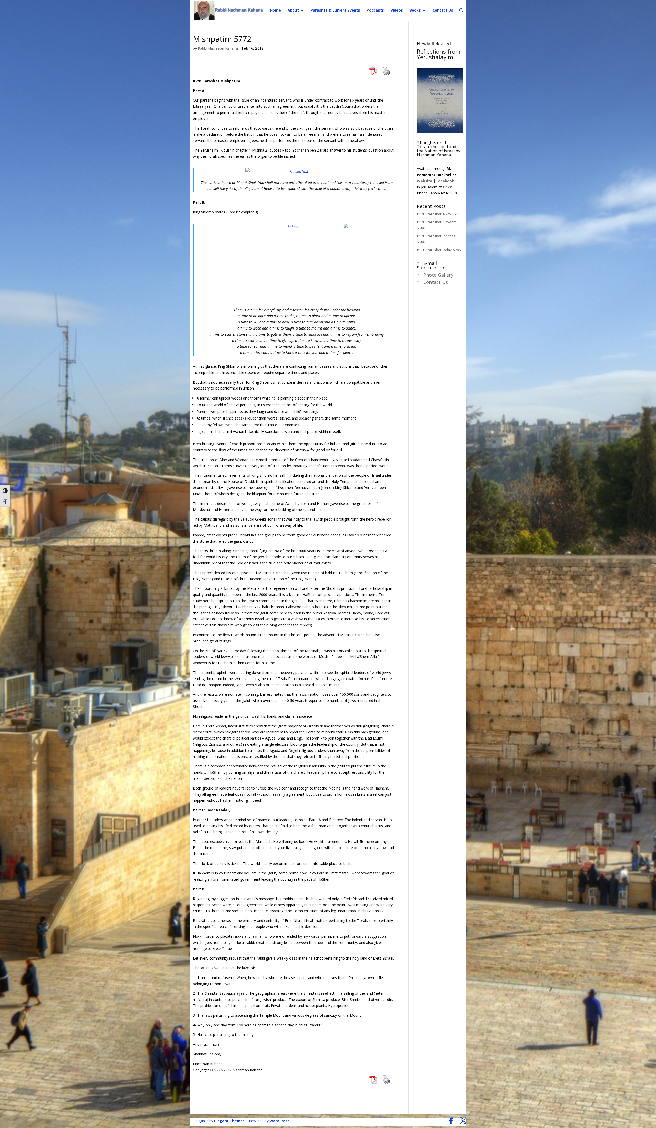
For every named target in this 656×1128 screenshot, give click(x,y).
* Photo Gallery (435, 275)
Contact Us (443, 10)
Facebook (445, 180)
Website (424, 180)
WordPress (280, 1120)
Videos (397, 10)
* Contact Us (432, 282)
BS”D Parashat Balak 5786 (439, 249)
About (293, 10)
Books (415, 10)
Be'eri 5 (449, 187)
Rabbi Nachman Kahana (218, 48)
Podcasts (375, 10)
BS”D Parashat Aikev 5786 (438, 214)
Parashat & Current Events (335, 10)
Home (275, 10)
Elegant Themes (229, 1120)
